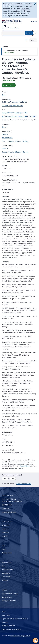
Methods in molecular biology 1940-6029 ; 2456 (19, 116)
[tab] (19, 51)
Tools (33, 40)
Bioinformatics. (7, 137)
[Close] (35, 4)
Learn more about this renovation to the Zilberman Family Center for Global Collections (17, 11)
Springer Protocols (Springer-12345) (14, 113)
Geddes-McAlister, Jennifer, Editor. (14, 102)
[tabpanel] (19, 82)
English (4, 127)
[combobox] (13, 33)
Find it (28, 33)
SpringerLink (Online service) (12, 105)
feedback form (24, 466)
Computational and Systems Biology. (15, 141)
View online (7, 85)
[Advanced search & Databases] (35, 33)
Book (3, 95)
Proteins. (5, 134)
